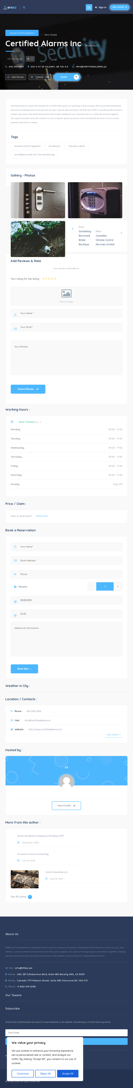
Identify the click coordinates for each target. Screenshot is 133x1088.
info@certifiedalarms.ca (91, 66)
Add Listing (119, 7)
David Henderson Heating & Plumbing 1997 (40, 835)
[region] (45, 1059)
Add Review (18, 77)
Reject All (45, 1073)
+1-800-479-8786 (26, 986)
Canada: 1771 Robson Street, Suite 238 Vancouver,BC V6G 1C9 (52, 980)
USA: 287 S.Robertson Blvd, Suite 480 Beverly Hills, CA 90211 (51, 974)
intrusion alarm (77, 146)
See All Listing (18, 896)
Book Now (23, 668)
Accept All (67, 1073)
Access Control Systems (22, 33)
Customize (23, 1073)
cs (97, 45)
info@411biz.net (23, 968)
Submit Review (26, 389)
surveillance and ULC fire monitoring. (34, 154)
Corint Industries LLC (56, 872)
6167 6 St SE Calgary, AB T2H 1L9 (49, 66)
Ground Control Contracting (32, 854)
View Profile (64, 805)
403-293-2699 (16, 66)
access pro (54, 146)
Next (105, 238)
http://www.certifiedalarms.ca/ (45, 729)
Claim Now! (42, 516)
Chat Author (113, 734)
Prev (85, 235)
